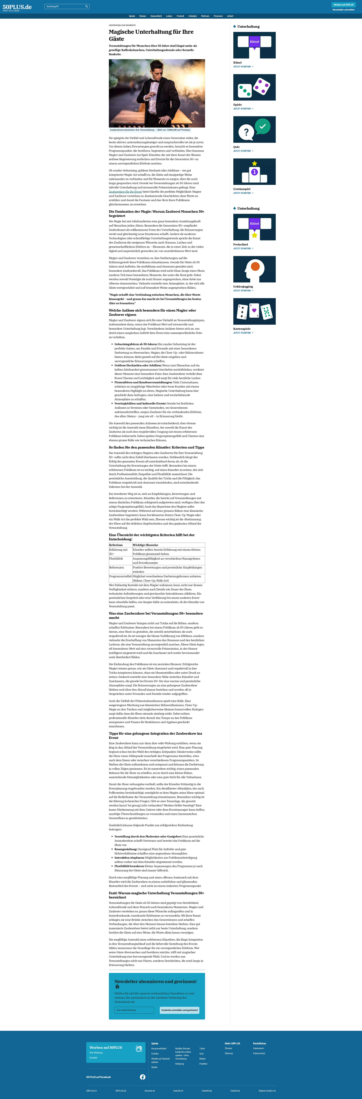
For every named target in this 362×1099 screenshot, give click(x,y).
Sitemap (229, 1053)
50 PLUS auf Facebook (98, 1077)
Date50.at (235, 1091)
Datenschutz (259, 1053)
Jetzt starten (242, 66)
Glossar (228, 1048)
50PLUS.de (121, 1091)
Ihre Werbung (96, 1052)
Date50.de (207, 1091)
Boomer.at (150, 1091)
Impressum (258, 1048)
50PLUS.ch (91, 1091)
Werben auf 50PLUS (344, 4)
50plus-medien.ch (267, 1091)
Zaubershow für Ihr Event (125, 191)
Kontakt (93, 1057)
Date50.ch (178, 1091)
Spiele (154, 1043)
